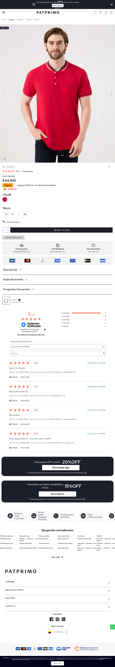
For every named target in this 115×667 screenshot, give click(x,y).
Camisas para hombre (25, 543)
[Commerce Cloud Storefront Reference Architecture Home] (48, 12)
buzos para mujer (63, 548)
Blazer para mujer (63, 539)
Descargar (57, 5)
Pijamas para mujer (5, 539)
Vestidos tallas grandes (84, 539)
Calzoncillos (80, 536)
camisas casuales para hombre (28, 548)
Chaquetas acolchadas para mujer (86, 544)
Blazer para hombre (6, 548)
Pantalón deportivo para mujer (105, 549)
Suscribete (57, 494)
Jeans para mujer (44, 543)
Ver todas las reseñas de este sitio (31, 334)
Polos (37, 19)
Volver (11, 19)
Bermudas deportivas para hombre (105, 540)
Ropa (29, 19)
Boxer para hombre (64, 536)
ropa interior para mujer (46, 548)
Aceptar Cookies (57, 663)
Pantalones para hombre (65, 543)
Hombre (20, 19)
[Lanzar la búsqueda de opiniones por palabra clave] (104, 353)
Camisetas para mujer (6, 543)
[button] (100, 12)
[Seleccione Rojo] (4, 199)
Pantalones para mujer (7, 536)
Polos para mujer (44, 539)
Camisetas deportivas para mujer (105, 544)
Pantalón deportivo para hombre (28, 540)
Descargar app (60, 467)
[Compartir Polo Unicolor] (4, 158)
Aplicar (36, 185)
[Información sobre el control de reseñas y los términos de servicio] (45, 329)
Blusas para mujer (24, 536)
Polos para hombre (44, 536)
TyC (84, 499)
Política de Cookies (105, 658)
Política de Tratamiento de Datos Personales (20, 659)
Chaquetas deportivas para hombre (86, 549)
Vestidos (99, 536)
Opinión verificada (97, 363)
